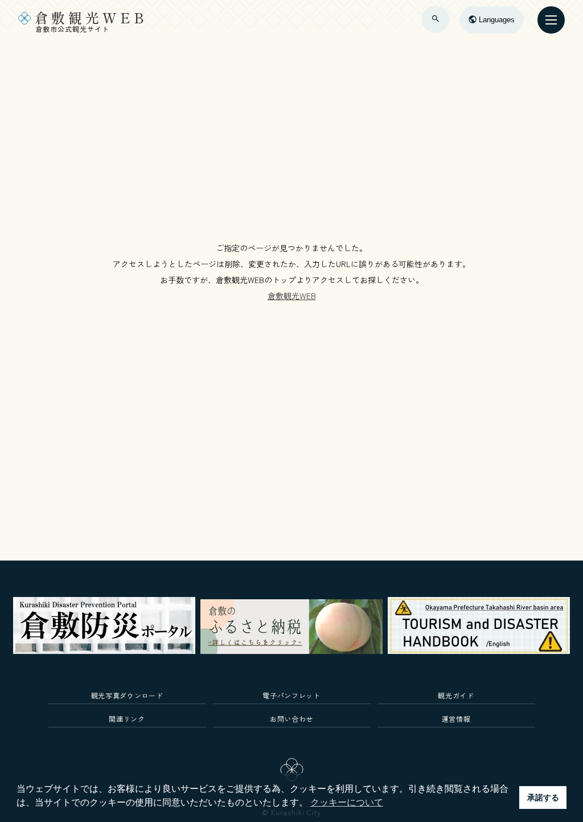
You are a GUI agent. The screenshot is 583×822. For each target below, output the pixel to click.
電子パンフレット (291, 695)
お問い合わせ (291, 718)
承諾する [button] (543, 797)
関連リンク (127, 718)
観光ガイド (456, 695)
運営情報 (456, 718)
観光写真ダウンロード (127, 695)
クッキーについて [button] (346, 802)
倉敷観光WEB (292, 295)
